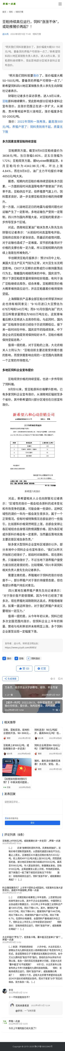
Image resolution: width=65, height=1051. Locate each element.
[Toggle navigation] (60, 4)
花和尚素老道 (22, 1005)
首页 (4, 12)
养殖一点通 (14, 1021)
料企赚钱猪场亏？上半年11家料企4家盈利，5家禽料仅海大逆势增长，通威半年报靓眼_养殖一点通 (32, 888)
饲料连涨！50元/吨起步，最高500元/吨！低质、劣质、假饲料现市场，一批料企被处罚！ (46, 731)
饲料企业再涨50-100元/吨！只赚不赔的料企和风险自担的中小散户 (47, 747)
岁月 (11, 990)
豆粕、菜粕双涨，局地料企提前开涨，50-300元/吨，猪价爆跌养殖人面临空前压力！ (16, 731)
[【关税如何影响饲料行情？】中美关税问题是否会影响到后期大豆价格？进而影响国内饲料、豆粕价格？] (17, 767)
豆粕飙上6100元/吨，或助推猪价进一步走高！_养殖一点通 (31, 840)
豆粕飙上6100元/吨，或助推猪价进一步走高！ (16, 747)
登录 (7, 818)
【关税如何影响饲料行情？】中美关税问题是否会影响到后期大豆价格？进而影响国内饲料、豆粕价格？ (16, 780)
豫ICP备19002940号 (43, 1046)
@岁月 (19, 1010)
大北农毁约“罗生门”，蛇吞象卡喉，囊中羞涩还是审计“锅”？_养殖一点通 (32, 938)
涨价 (36, 75)
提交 (32, 823)
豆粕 (5, 101)
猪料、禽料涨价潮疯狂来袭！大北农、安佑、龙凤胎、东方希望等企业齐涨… (47, 762)
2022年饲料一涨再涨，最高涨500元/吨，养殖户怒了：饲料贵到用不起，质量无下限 (32, 126)
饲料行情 (37, 34)
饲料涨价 (35, 658)
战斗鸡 (5, 34)
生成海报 (11, 678)
